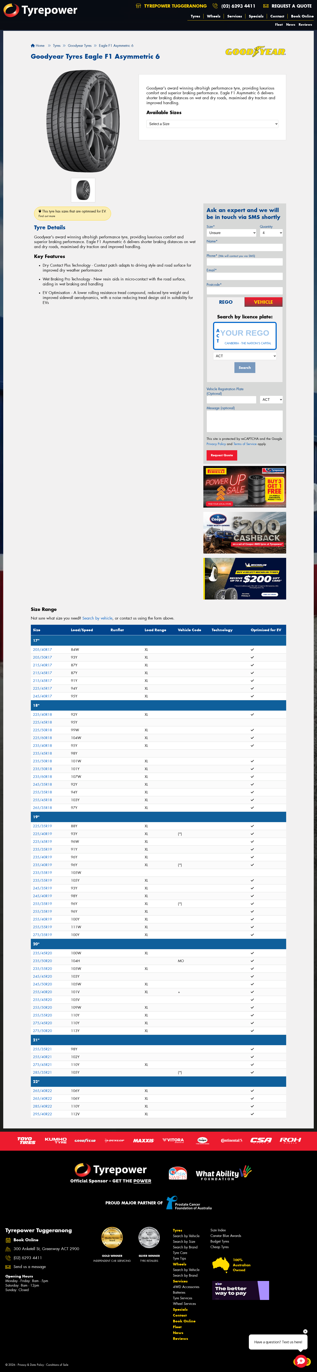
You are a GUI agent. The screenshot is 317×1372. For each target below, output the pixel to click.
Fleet (279, 24)
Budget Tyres (219, 1241)
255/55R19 (42, 927)
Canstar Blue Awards (225, 1236)
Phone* (231, 255)
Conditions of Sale (57, 1365)
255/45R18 (42, 800)
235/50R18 (42, 761)
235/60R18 (42, 776)
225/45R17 (42, 688)
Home (39, 45)
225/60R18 (42, 738)
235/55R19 (42, 872)
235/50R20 (42, 961)
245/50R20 (42, 984)
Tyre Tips (179, 1258)
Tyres (195, 16)
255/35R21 (42, 1049)
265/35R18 (42, 808)
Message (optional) (221, 408)
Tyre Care (180, 1253)
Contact (277, 16)
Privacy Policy (216, 444)
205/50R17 (42, 657)
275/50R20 (42, 1031)
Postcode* (214, 284)
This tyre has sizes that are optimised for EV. (73, 213)
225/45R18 (42, 722)
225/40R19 (42, 834)
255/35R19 (42, 904)
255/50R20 (42, 1007)
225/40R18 (42, 714)
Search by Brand (185, 1247)
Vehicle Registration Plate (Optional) (225, 391)
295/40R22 (42, 1114)
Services (234, 16)
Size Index (218, 1230)
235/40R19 (42, 857)
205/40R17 (42, 649)
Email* (212, 270)
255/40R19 (42, 919)
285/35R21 (42, 1072)
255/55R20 (42, 1015)
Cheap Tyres (219, 1247)
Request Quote (222, 455)
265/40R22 (42, 1091)
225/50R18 (42, 730)
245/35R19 (42, 888)
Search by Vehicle (186, 1236)
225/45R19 (42, 841)
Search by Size (184, 1241)
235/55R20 (42, 968)
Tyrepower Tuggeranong (175, 6)
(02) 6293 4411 (238, 6)
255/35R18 (42, 792)
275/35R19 (42, 935)
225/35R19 (42, 826)
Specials (256, 16)
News (290, 24)
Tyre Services (182, 1298)
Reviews (305, 24)
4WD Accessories (186, 1287)
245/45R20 (42, 976)
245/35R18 (42, 784)
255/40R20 (42, 992)
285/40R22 (42, 1106)
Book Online (302, 16)
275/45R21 (42, 1064)
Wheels (213, 16)
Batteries (179, 1292)
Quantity (266, 226)
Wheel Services (184, 1303)
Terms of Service (245, 444)
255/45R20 (42, 1000)
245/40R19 (42, 896)
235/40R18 (42, 745)
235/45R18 (42, 753)
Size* (211, 226)
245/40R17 (42, 696)
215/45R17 (42, 673)
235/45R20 (42, 953)
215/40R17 (42, 665)
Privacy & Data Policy (31, 1365)
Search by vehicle (97, 618)
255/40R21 (42, 1057)
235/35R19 (42, 849)
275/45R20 (42, 1023)
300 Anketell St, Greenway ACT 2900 (46, 1248)
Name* (212, 241)
